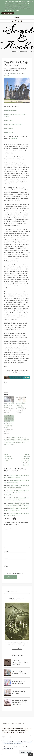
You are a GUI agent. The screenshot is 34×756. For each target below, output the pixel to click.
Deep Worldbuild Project (20, 439)
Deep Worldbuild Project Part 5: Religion (9, 405)
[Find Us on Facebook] (15, 21)
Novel (6, 442)
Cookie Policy (9, 748)
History (19, 440)
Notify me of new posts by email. (13, 573)
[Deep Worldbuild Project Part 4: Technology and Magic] (9, 418)
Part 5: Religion (8, 128)
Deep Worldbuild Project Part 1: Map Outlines (20, 405)
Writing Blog (8, 444)
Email (6, 559)
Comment (7, 529)
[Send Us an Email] (12, 21)
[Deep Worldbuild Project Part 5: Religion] (9, 399)
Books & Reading (16, 437)
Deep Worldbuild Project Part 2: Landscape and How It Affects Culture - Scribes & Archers (16, 493)
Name (6, 551)
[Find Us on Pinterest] (21, 21)
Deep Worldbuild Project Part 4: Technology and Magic (9, 424)
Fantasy (14, 440)
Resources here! (7, 13)
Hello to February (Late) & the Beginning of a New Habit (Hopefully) (25, 460)
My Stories (25, 440)
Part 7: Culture (8, 132)
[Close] (32, 1)
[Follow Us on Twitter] (18, 21)
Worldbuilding (14, 442)
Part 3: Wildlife (8, 120)
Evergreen (7, 440)
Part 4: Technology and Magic (13, 124)
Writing (22, 442)
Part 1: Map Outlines (10, 110)
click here (14, 138)
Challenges (8, 439)
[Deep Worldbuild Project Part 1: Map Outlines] (21, 399)
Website (6, 566)
